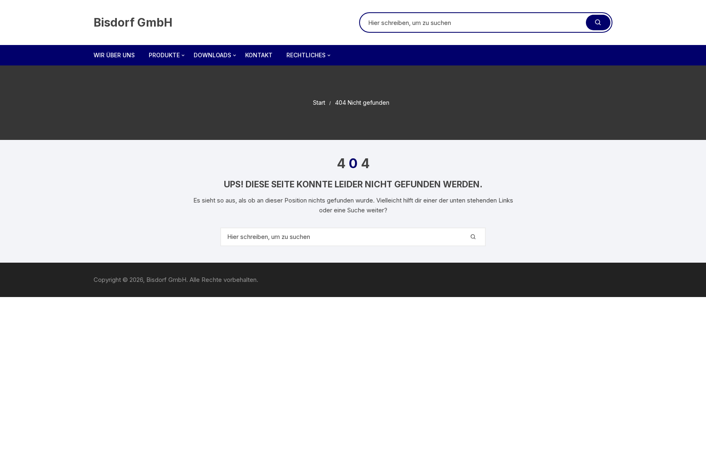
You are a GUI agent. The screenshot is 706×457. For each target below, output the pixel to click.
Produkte (164, 55)
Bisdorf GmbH (133, 22)
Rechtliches (306, 55)
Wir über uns (114, 55)
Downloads (212, 55)
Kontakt (259, 55)
